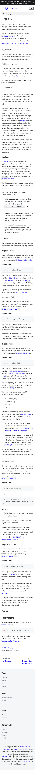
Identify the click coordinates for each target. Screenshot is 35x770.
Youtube (4, 735)
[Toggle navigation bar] (2, 8)
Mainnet (4, 715)
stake (16, 76)
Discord (4, 729)
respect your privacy (20, 749)
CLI (2, 683)
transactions (5, 625)
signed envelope (8, 280)
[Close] (33, 2)
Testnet (4, 718)
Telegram (4, 732)
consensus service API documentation (14, 43)
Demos (3, 700)
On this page (7, 14)
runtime (5, 161)
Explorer (4, 677)
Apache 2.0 (25, 761)
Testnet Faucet (6, 698)
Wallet (3, 680)
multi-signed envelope (17, 373)
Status (3, 686)
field (9, 445)
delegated (23, 121)
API (2, 703)
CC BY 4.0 (6, 757)
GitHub (3, 738)
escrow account (21, 292)
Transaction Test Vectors (10, 641)
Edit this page (8, 648)
